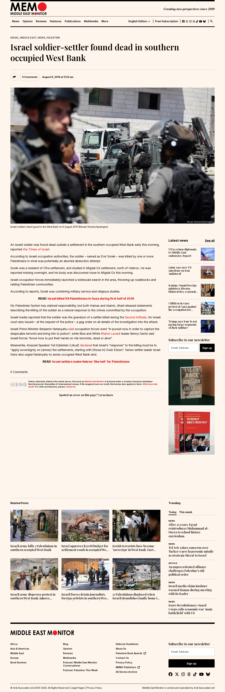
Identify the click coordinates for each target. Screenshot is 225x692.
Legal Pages (77, 687)
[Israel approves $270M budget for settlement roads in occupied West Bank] (85, 526)
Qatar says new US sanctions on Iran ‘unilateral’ (180, 270)
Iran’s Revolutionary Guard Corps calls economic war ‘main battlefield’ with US (190, 609)
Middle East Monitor (94, 381)
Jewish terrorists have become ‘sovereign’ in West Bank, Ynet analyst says (133, 548)
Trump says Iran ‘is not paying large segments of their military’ (183, 324)
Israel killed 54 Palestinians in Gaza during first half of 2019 (91, 298)
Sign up (207, 348)
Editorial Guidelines (127, 644)
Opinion (28, 21)
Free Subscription (166, 21)
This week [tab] (185, 512)
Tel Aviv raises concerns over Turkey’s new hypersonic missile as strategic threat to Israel (191, 551)
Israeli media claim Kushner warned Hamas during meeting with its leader (190, 590)
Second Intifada (135, 317)
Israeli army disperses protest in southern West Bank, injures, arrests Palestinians (32, 597)
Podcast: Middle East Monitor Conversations (80, 664)
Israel (14, 37)
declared (86, 345)
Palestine (53, 37)
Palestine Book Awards (129, 653)
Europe (14, 657)
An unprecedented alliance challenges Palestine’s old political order (187, 571)
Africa (13, 644)
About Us (121, 648)
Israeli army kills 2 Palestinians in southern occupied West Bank (33, 548)
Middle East (28, 37)
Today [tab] (173, 512)
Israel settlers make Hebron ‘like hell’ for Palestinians (91, 361)
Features (55, 21)
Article (173, 563)
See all (210, 240)
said (71, 329)
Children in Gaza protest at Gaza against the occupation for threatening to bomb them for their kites (182, 306)
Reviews (41, 21)
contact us (70, 387)
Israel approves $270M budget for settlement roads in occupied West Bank (85, 548)
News (15, 21)
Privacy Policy (124, 662)
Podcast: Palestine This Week (80, 670)
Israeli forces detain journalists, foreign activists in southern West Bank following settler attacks (84, 597)
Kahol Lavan (110, 333)
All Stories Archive (126, 671)
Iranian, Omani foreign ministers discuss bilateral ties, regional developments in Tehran (183, 288)
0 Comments (30, 77)
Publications (73, 21)
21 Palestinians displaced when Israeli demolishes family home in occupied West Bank (135, 597)
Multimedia (91, 21)
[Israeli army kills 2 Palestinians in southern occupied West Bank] (34, 526)
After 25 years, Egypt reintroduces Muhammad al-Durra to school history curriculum (189, 530)
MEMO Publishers (126, 667)
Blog (65, 644)
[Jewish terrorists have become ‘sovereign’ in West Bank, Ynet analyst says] (136, 526)
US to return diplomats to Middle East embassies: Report (183, 252)
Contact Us (122, 657)
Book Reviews (18, 662)
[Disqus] (86, 442)
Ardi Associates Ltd (204, 687)
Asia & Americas (19, 648)
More (104, 21)
